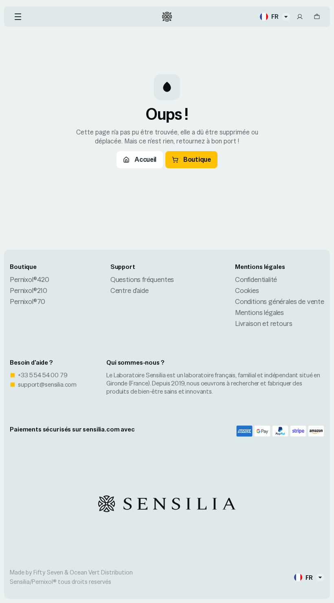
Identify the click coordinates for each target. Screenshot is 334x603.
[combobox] (275, 17)
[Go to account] (299, 16)
